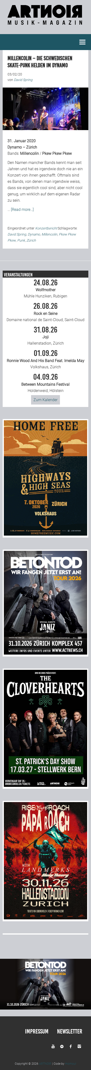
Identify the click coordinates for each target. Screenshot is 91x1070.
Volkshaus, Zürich (45, 359)
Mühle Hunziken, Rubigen (45, 289)
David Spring (17, 234)
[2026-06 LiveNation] (45, 534)
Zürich (31, 240)
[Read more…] (22, 209)
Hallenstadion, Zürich (45, 336)
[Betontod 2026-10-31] (45, 653)
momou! (70, 1063)
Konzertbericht (46, 228)
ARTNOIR (45, 1063)
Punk (21, 240)
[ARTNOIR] (45, 22)
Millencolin (29, 153)
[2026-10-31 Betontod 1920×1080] (45, 1008)
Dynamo (34, 234)
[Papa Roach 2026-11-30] (45, 918)
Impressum (37, 1031)
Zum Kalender (45, 400)
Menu (82, 42)
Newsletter (69, 1031)
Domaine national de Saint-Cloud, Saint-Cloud (45, 312)
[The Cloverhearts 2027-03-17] (45, 785)
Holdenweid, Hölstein (45, 383)
